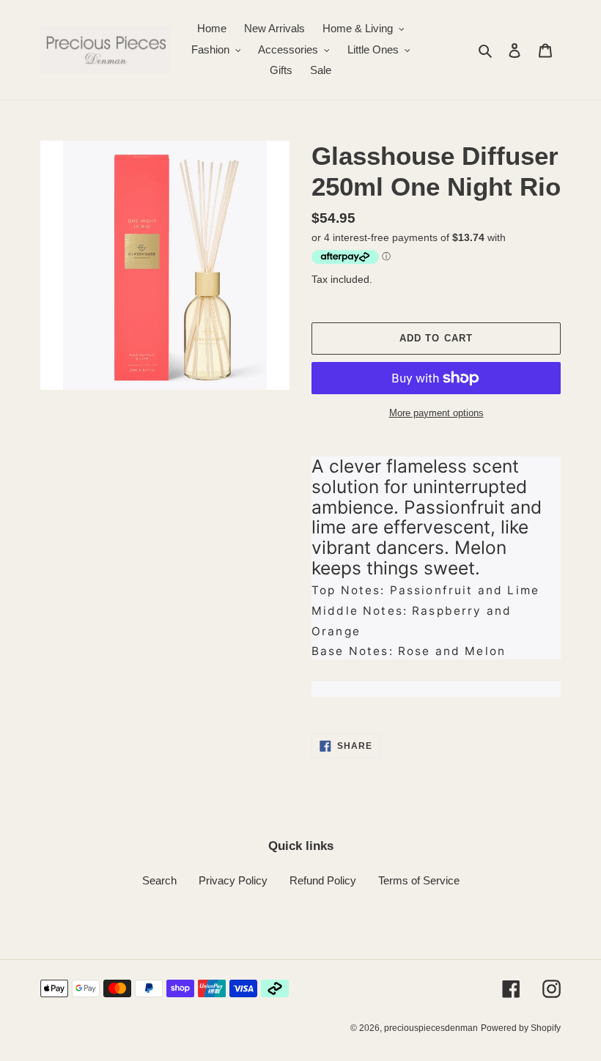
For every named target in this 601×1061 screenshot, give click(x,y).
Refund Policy (323, 880)
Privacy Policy (233, 880)
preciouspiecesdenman (431, 1028)
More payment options (436, 412)
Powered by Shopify (521, 1028)
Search (159, 880)
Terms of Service (419, 880)
